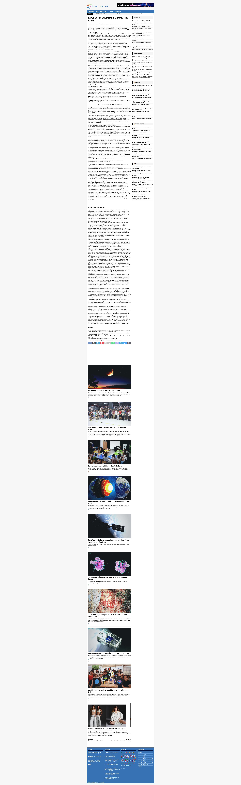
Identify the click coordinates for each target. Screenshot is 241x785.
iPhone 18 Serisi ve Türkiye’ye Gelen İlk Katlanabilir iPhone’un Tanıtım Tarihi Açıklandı (141, 91)
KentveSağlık (107, 769)
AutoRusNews (116, 777)
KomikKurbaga (113, 766)
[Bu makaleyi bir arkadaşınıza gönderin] (105, 343)
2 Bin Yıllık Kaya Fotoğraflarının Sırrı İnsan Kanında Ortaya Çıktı (107, 616)
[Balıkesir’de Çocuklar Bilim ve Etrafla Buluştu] (109, 452)
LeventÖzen (107, 755)
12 (152, 758)
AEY (105, 764)
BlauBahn (117, 773)
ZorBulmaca (116, 768)
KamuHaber (112, 759)
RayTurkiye (111, 768)
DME (113, 777)
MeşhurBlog (107, 770)
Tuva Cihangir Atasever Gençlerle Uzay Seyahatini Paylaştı (107, 428)
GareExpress (107, 774)
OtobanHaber (112, 763)
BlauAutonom (110, 775)
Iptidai (136, 163)
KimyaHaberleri (113, 753)
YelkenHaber (107, 759)
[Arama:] (146, 13)
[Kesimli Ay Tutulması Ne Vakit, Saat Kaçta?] (109, 377)
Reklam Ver (118, 11)
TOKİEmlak (111, 770)
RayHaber (137, 82)
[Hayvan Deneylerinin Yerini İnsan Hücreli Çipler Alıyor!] (109, 640)
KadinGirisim (112, 755)
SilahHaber (114, 760)
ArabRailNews (112, 774)
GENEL (97, 23)
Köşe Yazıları (109, 23)
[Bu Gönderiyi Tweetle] (94, 343)
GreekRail (115, 775)
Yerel (117, 23)
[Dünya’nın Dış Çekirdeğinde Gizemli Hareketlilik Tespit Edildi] (109, 488)
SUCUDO (106, 752)
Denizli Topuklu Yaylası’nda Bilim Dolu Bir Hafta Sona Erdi (108, 691)
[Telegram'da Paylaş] (121, 343)
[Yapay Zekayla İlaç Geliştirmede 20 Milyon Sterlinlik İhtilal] (109, 564)
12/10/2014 (92, 23)
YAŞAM (111, 11)
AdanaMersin (112, 756)
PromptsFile (107, 778)
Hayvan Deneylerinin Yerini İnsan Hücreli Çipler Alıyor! (108, 653)
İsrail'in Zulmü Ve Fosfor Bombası (139, 65)
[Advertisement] (109, 354)
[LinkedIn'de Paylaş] (98, 343)
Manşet (113, 23)
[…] (88, 398)
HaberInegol (107, 763)
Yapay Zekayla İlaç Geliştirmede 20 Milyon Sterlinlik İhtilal (107, 578)
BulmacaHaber (115, 764)
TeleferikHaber (115, 752)
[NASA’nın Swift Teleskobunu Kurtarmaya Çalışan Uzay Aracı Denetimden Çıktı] (109, 526)
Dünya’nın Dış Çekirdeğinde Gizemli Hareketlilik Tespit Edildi (108, 502)
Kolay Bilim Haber (139, 123)
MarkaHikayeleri (109, 764)
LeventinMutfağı (113, 769)
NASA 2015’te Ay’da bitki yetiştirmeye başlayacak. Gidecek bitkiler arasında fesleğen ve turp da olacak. (142, 78)
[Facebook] (89, 764)
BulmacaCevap (107, 766)
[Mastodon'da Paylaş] (117, 343)
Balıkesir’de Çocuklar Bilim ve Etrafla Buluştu (105, 466)
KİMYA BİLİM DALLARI (101, 11)
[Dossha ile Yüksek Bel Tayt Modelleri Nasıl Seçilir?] (109, 715)
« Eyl (139, 766)
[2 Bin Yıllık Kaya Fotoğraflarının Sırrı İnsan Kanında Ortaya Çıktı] (109, 601)
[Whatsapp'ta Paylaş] (113, 343)
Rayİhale (118, 769)
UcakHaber (117, 759)
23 (145, 762)
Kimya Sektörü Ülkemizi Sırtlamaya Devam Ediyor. (142, 60)
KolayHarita (107, 768)
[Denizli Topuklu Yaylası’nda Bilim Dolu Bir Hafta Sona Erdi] (109, 676)
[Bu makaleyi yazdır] (109, 343)
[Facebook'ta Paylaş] (90, 343)
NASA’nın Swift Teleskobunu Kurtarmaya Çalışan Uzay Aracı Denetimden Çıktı (108, 541)
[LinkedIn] (90, 764)
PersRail (106, 775)
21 (141, 762)
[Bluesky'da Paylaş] (125, 343)
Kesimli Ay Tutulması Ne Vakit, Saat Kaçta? (104, 390)
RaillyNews (107, 773)
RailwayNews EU (112, 778)
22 (143, 762)
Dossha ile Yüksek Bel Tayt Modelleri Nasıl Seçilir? (107, 729)
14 (141, 760)
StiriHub (110, 777)
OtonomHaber (107, 753)
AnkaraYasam (107, 756)
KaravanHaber (113, 757)
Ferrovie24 (107, 777)
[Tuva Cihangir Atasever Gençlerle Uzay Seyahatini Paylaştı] (109, 414)
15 (143, 760)
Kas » (141, 766)
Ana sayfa (90, 11)
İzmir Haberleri (124, 768)
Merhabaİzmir (107, 757)
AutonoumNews (112, 773)
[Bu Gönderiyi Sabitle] (102, 343)
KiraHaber (117, 763)
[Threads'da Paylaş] (129, 343)
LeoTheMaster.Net (108, 761)
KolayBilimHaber (115, 761)
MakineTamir (107, 760)
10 (147, 758)
